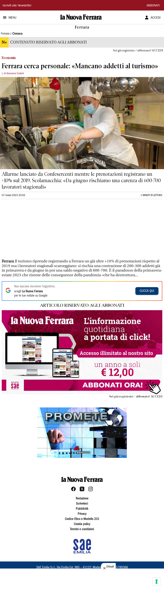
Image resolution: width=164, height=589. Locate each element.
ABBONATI (153, 5)
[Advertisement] (34, 230)
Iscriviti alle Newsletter (17, 5)
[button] (82, 433)
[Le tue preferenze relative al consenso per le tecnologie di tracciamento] (156, 581)
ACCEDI (156, 17)
